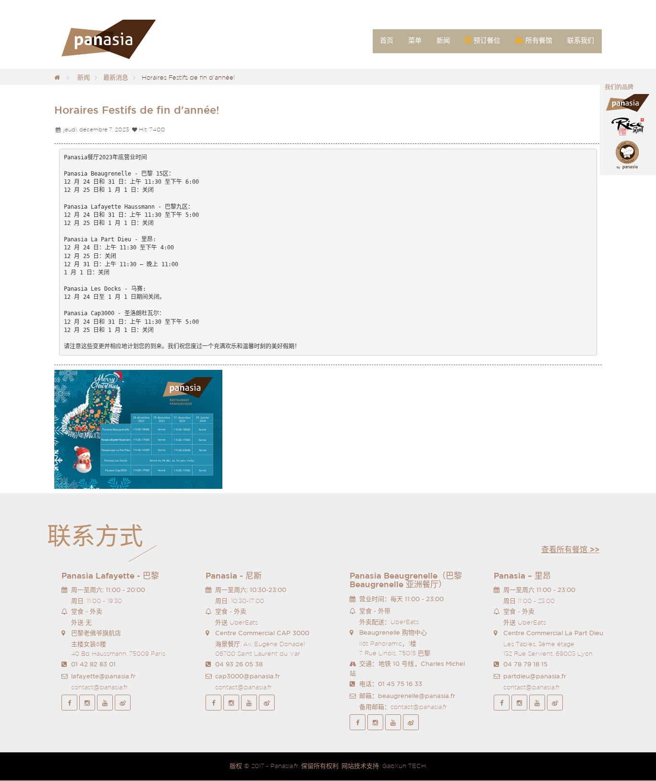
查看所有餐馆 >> (570, 549)
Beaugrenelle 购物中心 (393, 632)
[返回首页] (57, 77)
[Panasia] (122, 40)
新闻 (83, 77)
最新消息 (115, 77)
